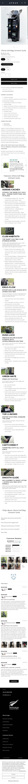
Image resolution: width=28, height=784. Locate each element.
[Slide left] (11, 47)
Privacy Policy (6, 727)
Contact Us (5, 741)
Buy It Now (14, 83)
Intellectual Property (8, 724)
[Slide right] (16, 47)
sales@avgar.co (7, 694)
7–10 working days (7, 64)
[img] (4, 587)
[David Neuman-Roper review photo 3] (18, 645)
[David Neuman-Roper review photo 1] (4, 645)
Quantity (3, 72)
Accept (13, 774)
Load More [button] (14, 681)
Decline (13, 777)
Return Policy (6, 750)
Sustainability (6, 721)
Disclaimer (5, 730)
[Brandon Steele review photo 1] (4, 614)
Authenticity (6, 738)
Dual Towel (7, 123)
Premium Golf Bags (7, 718)
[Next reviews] (26, 165)
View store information (7, 91)
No (3, 59)
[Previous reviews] (2, 165)
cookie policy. (22, 770)
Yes (8, 59)
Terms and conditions (8, 744)
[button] (2, 2)
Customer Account (7, 747)
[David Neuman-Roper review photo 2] (11, 645)
